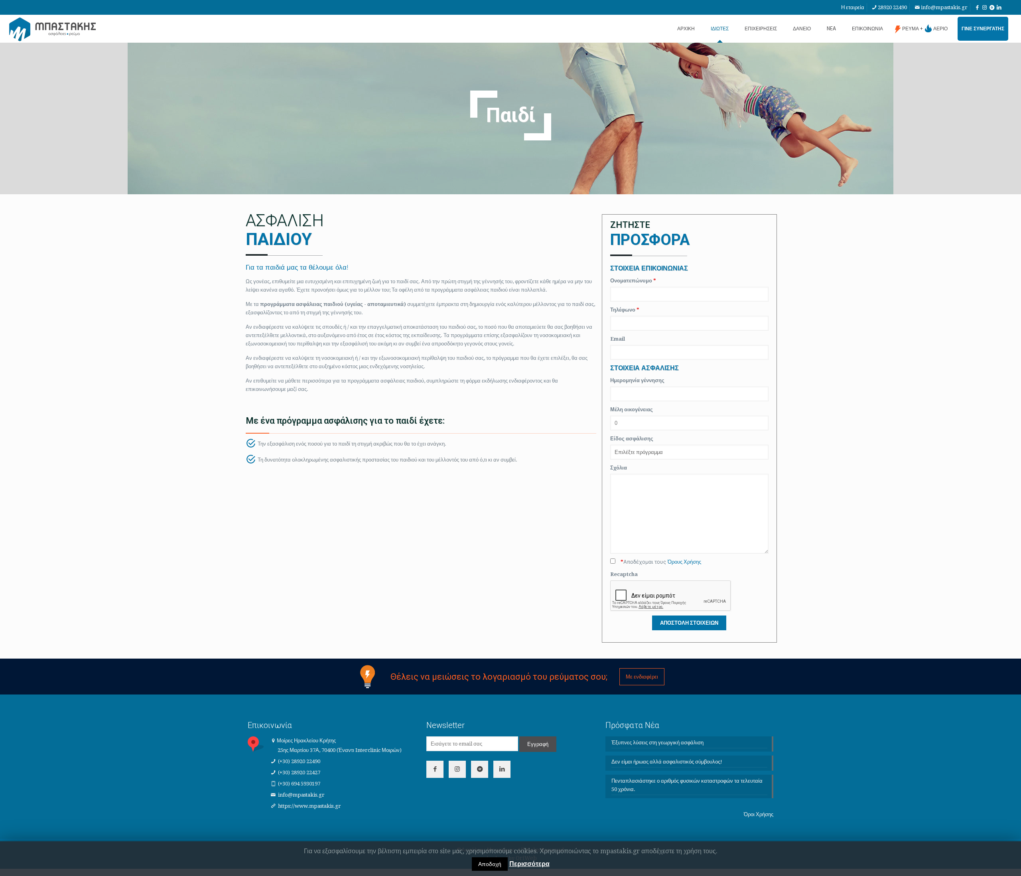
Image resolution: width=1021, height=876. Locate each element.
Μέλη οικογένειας (631, 409)
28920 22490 (892, 7)
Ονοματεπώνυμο (633, 281)
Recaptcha (624, 574)
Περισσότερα (529, 864)
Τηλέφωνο (624, 310)
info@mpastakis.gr (944, 7)
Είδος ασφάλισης (631, 439)
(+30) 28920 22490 (299, 761)
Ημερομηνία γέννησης (637, 380)
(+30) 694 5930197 (299, 784)
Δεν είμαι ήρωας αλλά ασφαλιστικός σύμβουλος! (666, 762)
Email (617, 339)
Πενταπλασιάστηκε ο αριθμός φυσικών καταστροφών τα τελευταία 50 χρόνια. (687, 785)
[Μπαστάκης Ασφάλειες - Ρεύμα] (53, 29)
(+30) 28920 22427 (299, 772)
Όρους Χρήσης (684, 562)
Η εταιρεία (852, 7)
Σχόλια (618, 468)
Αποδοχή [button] (489, 864)
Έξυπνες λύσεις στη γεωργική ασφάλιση (657, 743)
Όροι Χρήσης (758, 814)
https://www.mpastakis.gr (309, 806)
